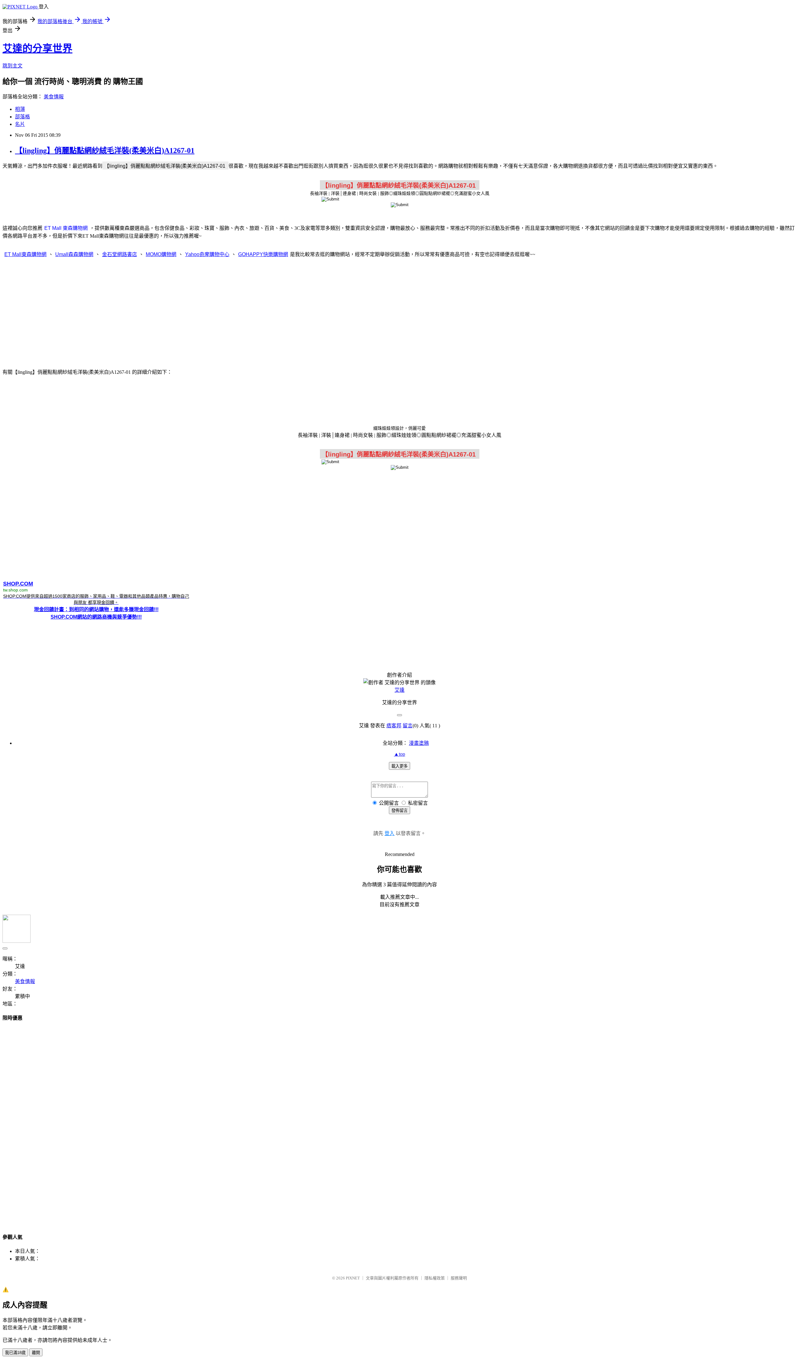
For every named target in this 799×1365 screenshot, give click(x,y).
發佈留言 (399, 810)
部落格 (22, 116)
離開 (36, 1352)
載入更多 (399, 766)
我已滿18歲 (15, 1352)
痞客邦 (393, 725)
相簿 (20, 109)
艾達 (399, 690)
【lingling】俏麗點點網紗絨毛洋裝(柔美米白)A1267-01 (104, 150)
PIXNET (353, 1278)
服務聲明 (459, 1278)
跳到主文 (12, 65)
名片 (20, 124)
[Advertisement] (399, 312)
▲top (399, 754)
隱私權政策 (434, 1278)
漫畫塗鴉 (419, 743)
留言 (408, 725)
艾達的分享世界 (37, 48)
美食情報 (54, 96)
